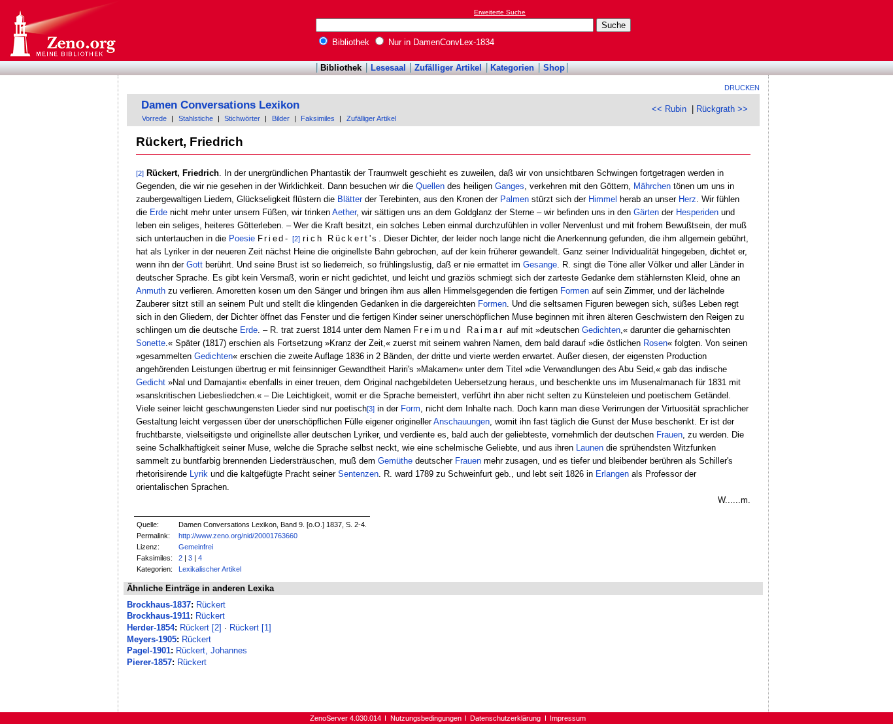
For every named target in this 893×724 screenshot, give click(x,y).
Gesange (540, 264)
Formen (574, 291)
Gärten (646, 212)
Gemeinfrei (195, 547)
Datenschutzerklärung (505, 718)
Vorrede (154, 118)
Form (410, 408)
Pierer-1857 (149, 662)
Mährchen (652, 186)
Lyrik (199, 474)
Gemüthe (395, 461)
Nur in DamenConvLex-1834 (440, 42)
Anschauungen (461, 421)
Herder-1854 (151, 627)
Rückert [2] (201, 627)
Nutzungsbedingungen (426, 718)
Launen (589, 448)
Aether (344, 212)
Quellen (430, 186)
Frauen (669, 435)
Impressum (568, 718)
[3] (371, 409)
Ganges (509, 186)
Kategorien (512, 68)
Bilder (281, 118)
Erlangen (612, 474)
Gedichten (601, 330)
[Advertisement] (833, 30)
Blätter (349, 199)
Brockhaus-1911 (158, 616)
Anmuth (150, 291)
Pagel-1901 (149, 650)
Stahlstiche (195, 118)
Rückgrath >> (722, 109)
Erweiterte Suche (500, 12)
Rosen (655, 343)
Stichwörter (242, 118)
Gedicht (150, 382)
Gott (194, 264)
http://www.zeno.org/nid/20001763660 (237, 536)
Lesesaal (388, 68)
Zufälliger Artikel (448, 68)
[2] (140, 173)
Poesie (242, 238)
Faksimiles (318, 118)
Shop (554, 68)
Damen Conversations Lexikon (220, 105)
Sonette (150, 343)
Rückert (211, 605)
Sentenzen (358, 474)
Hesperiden (697, 212)
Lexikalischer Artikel (209, 569)
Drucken (742, 88)
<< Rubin (669, 109)
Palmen (514, 199)
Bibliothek (349, 42)
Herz (687, 199)
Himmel (602, 199)
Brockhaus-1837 (159, 605)
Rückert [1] (250, 627)
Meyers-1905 (152, 639)
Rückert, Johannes (211, 650)
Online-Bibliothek (62, 30)
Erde (158, 212)
